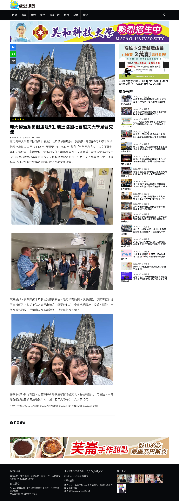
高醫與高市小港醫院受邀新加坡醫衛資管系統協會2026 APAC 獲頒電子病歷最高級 (144, 279)
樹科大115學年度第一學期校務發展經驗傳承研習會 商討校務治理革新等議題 (143, 231)
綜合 (66, 14)
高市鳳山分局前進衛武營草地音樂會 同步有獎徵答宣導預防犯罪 (150, 112)
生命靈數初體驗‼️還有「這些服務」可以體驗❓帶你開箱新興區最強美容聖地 (143, 256)
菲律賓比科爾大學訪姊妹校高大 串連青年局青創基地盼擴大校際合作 (149, 197)
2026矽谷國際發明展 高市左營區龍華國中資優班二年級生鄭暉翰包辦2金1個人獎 (143, 244)
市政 (23, 14)
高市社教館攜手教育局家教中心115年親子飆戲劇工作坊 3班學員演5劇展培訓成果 (143, 161)
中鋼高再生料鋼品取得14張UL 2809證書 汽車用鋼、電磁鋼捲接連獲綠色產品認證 (143, 101)
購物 (85, 14)
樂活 (42, 14)
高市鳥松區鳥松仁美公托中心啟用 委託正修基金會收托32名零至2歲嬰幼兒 (143, 136)
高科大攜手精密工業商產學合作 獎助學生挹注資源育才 (149, 207)
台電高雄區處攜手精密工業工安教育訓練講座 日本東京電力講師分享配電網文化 (144, 174)
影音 (75, 14)
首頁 (14, 14)
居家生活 (55, 14)
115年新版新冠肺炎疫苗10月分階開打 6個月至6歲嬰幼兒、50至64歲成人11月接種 (143, 82)
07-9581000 (22, 478)
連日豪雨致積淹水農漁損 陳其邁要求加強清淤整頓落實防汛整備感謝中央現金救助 (144, 186)
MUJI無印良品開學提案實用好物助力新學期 (149, 267)
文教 (33, 14)
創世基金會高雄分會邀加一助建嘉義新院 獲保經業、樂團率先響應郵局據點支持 (144, 219)
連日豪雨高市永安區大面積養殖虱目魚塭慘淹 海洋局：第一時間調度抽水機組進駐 (144, 149)
